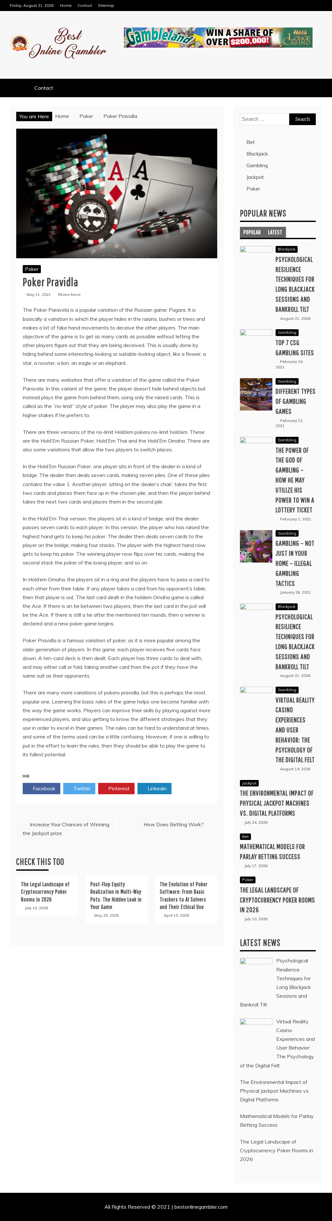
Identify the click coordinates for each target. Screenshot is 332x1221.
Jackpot (255, 177)
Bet (250, 142)
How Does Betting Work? (174, 824)
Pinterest (118, 788)
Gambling (257, 165)
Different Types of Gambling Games (296, 401)
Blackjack (257, 153)
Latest (275, 232)
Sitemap (106, 5)
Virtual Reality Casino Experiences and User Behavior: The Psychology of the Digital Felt (295, 730)
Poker (32, 269)
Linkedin (156, 788)
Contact (84, 5)
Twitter (81, 788)
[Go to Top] (324, 1214)
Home (66, 5)
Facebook (43, 788)
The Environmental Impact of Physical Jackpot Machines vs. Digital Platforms (277, 803)
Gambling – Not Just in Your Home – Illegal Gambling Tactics (295, 563)
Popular (252, 232)
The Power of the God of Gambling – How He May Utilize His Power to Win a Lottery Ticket (295, 480)
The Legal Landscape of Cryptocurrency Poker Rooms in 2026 (45, 892)
